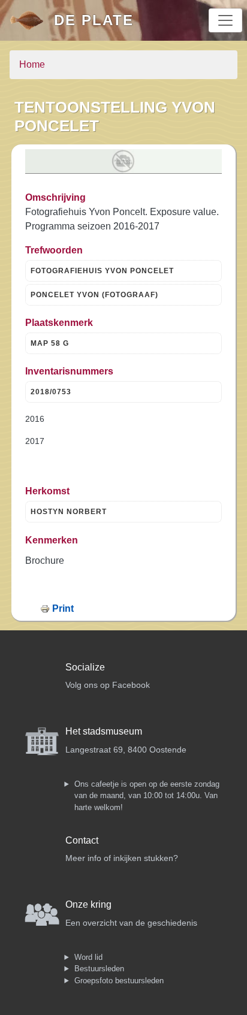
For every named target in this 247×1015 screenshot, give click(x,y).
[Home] (32, 20)
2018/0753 (51, 392)
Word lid (88, 957)
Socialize (85, 667)
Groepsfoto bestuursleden (119, 980)
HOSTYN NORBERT (69, 512)
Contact (81, 840)
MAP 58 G (50, 343)
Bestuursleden (99, 968)
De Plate (94, 20)
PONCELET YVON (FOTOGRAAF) (94, 295)
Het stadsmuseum (103, 731)
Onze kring (88, 904)
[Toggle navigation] (225, 20)
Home (32, 64)
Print (63, 608)
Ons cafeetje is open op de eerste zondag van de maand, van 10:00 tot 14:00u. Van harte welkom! (146, 796)
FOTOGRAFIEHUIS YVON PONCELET (102, 271)
